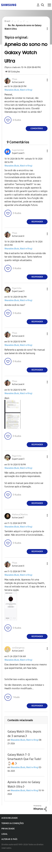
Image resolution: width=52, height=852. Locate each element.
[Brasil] (8, 4)
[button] (42, 80)
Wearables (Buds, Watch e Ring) (18, 90)
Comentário (36, 128)
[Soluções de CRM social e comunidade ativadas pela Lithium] (40, 808)
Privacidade (8, 828)
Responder (37, 221)
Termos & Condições (12, 823)
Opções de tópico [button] (42, 28)
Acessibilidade (9, 818)
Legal (4, 834)
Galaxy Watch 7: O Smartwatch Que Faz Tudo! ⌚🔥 (24, 759)
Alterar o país (9, 839)
